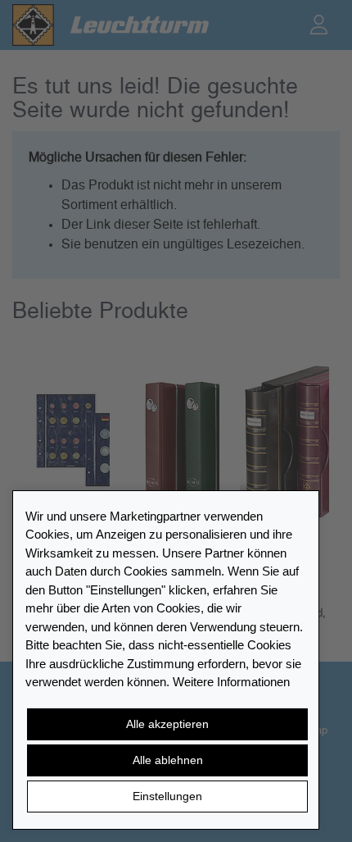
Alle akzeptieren (167, 723)
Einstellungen (167, 796)
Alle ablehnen (168, 760)
